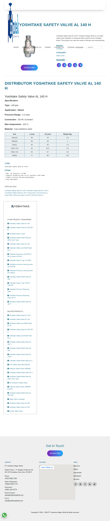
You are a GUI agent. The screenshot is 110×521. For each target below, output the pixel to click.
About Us (37, 47)
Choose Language (75, 47)
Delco (40, 195)
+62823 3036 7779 (11, 484)
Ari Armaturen (42, 193)
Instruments (77, 472)
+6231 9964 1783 (11, 478)
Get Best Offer (29, 67)
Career (48, 47)
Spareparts (77, 476)
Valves (75, 469)
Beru (11, 195)
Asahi (6, 195)
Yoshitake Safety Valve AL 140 (15, 190)
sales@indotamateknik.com (14, 495)
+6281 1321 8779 (11, 489)
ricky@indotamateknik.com (14, 500)
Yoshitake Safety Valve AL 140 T (16, 193)
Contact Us (59, 47)
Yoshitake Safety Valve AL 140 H (37, 190)
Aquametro (32, 193)
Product (25, 47)
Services (76, 479)
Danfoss (34, 195)
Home (16, 47)
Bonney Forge (19, 195)
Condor (27, 195)
